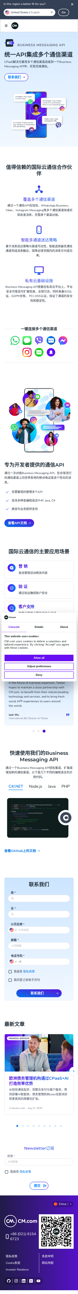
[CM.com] (15, 25)
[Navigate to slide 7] (50, 1126)
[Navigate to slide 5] (39, 1126)
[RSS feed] (31, 1281)
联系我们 (14, 77)
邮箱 (15, 940)
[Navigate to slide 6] (44, 1126)
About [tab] (64, 626)
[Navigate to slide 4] (33, 1126)
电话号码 (17, 956)
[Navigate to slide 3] (44, 731)
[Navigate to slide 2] (38, 731)
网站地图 (48, 1263)
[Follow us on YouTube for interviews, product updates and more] (38, 1281)
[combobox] (29, 12)
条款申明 (48, 1256)
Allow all (39, 657)
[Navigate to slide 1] (33, 731)
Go (64, 12)
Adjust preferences (39, 666)
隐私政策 (29, 972)
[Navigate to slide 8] (55, 1126)
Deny (39, 674)
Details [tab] (39, 626)
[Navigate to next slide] (73, 1071)
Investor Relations (17, 1270)
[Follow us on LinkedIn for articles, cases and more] (23, 1281)
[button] (13, 961)
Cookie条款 (13, 1263)
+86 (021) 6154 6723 (23, 1236)
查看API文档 (17, 523)
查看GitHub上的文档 (20, 851)
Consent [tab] (14, 626)
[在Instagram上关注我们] (16, 1281)
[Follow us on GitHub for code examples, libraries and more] (8, 1281)
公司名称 (17, 924)
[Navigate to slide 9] (60, 1126)
